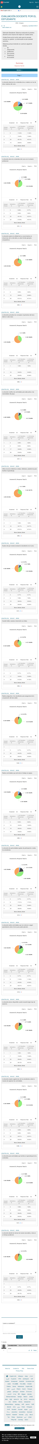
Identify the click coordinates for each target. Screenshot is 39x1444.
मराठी (23, 1404)
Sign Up (31, 2)
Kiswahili (14, 1414)
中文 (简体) (23, 1384)
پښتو (19, 1407)
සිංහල (8, 1412)
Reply (35, 1350)
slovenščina (22, 1412)
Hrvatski (29, 1384)
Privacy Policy (19, 1371)
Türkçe (13, 1417)
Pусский (20, 1409)
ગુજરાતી (9, 1394)
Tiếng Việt (13, 1419)
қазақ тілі (16, 1399)
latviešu (15, 1401)
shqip (26, 1376)
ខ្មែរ (21, 1399)
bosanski (21, 1381)
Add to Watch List (6, 27)
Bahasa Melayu (9, 1404)
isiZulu (26, 1419)
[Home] (1, 6)
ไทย (9, 1417)
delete (17, 79)
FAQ (23, 1368)
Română (14, 1409)
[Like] (1, 26)
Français (30, 1389)
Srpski (25, 1409)
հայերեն (13, 1379)
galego (9, 1391)
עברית (14, 1394)
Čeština (9, 1386)
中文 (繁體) (15, 1384)
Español (8, 1414)
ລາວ (10, 1401)
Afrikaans (20, 1376)
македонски (27, 1401)
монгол (28, 1404)
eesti (8, 1389)
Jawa (6, 1399)
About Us (7, 1368)
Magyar (23, 1394)
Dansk (14, 1386)
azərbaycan (26, 1379)
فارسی (13, 1389)
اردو (25, 1417)
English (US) (13, 1376)
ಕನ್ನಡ (11, 1399)
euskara (7, 1381)
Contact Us (16, 1368)
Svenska (21, 1414)
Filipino (18, 1389)
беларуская (14, 1381)
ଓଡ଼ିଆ (14, 1407)
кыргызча (31, 1399)
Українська (19, 1417)
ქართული (15, 1391)
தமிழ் (26, 1414)
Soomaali (29, 1412)
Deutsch (22, 1391)
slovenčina (14, 1412)
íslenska (29, 1394)
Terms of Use (30, 1368)
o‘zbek (30, 1417)
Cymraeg (20, 1419)
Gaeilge (20, 1396)
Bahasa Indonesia (11, 1396)
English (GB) (29, 1386)
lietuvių (20, 1401)
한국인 (25, 1399)
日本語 (31, 1396)
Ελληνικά (29, 1391)
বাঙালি (32, 1379)
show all (12, 79)
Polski (23, 1407)
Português (29, 1407)
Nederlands (21, 1386)
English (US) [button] (6, 10)
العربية (7, 1379)
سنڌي (30, 1409)
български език (30, 1381)
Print (35, 89)
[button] (30, 26)
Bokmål (9, 1407)
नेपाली (32, 1404)
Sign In (37, 2)
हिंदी (19, 1394)
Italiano (25, 1396)
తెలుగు (31, 1414)
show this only (5, 79)
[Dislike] (4, 26)
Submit (19, 1337)
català (9, 1384)
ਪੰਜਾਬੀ (8, 1409)
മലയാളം (17, 1404)
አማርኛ (31, 1376)
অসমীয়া (19, 1379)
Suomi (24, 1389)
